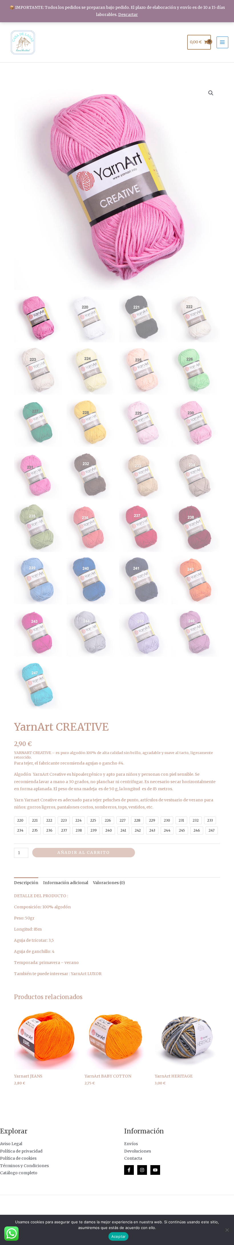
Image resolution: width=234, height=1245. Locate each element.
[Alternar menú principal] (222, 42)
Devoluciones (137, 1151)
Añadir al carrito (83, 852)
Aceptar (118, 1236)
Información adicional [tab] (65, 882)
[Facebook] (129, 1170)
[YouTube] (155, 1170)
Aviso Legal (11, 1143)
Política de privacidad (21, 1151)
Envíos (131, 1143)
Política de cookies (18, 1158)
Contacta (133, 1158)
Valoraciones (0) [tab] (109, 882)
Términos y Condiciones (24, 1165)
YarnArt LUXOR (86, 973)
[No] (227, 1230)
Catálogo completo (18, 1173)
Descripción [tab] (26, 882)
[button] (211, 93)
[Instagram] (142, 1170)
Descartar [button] (128, 14)
